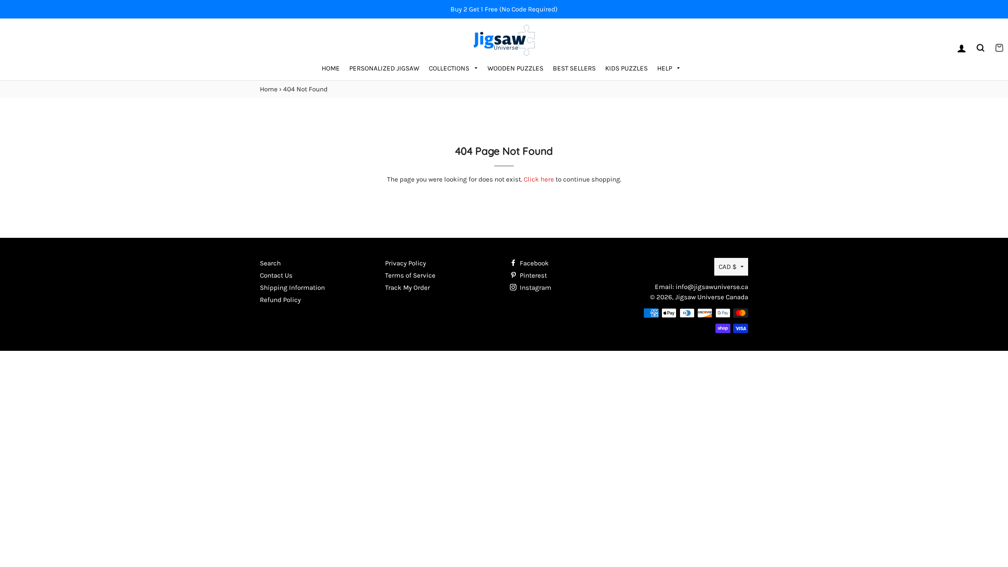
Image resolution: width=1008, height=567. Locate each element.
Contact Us (276, 275)
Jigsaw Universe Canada (711, 297)
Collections (450, 68)
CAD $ (728, 267)
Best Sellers (574, 68)
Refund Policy (280, 300)
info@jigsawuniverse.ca (712, 287)
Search (270, 263)
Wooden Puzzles (515, 68)
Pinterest (532, 275)
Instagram (534, 287)
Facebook (533, 263)
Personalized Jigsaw (384, 68)
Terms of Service (410, 275)
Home (331, 68)
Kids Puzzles (626, 68)
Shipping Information (292, 287)
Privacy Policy (405, 263)
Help (665, 68)
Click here (539, 179)
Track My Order (407, 287)
